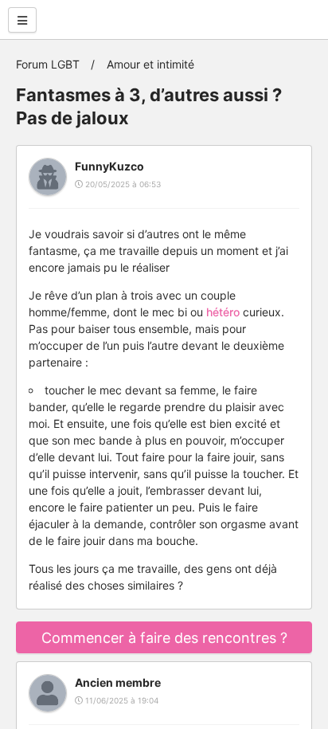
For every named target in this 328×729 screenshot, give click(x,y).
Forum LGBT (48, 64)
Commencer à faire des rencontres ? (164, 637)
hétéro (223, 312)
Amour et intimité (150, 64)
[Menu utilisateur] (22, 20)
